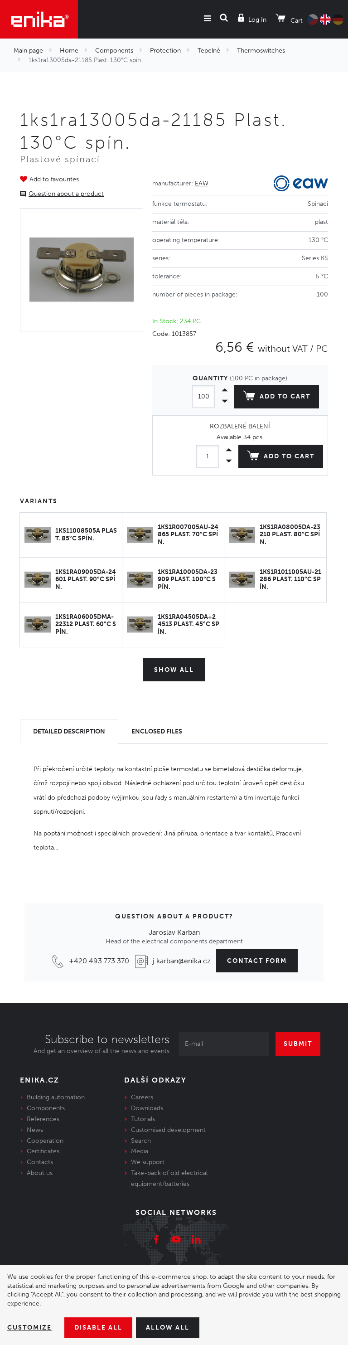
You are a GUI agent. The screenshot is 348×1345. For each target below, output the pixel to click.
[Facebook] (156, 1240)
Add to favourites (54, 179)
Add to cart (285, 396)
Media (139, 1151)
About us (40, 1173)
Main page (28, 50)
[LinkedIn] (196, 1240)
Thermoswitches (261, 50)
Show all (174, 670)
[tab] (69, 731)
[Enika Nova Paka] (39, 19)
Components (114, 50)
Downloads (147, 1108)
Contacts (40, 1162)
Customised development (168, 1130)
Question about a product (66, 194)
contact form (257, 961)
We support (147, 1162)
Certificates (43, 1151)
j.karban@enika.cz (182, 961)
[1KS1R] (81, 270)
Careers (142, 1097)
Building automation (56, 1097)
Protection (165, 50)
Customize (29, 1327)
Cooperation (45, 1141)
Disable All (98, 1327)
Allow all (167, 1327)
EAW (201, 183)
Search (141, 1141)
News (35, 1130)
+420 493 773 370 (99, 961)
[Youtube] (176, 1240)
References (43, 1119)
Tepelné (209, 50)
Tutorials (143, 1119)
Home (69, 50)
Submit (298, 1044)
